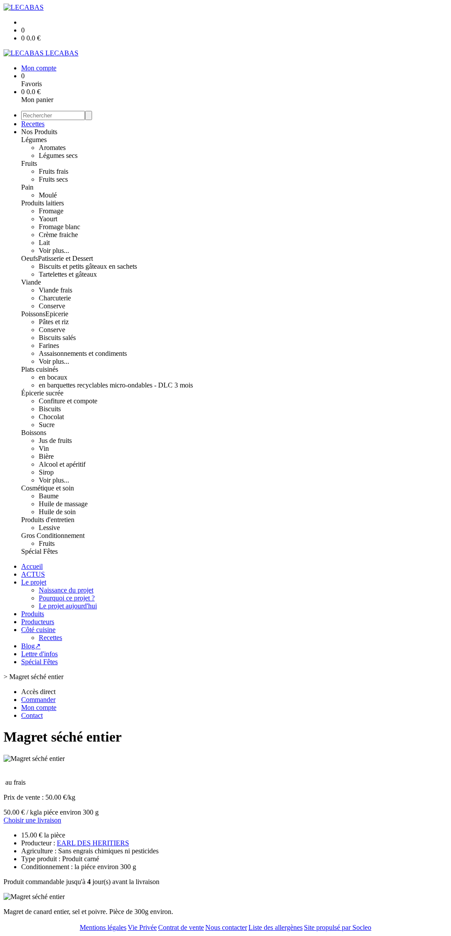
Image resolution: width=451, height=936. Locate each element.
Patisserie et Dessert (65, 258)
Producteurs (37, 621)
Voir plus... (54, 250)
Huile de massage (63, 504)
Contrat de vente (181, 927)
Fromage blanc (59, 226)
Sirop (46, 472)
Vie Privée (142, 927)
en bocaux (53, 377)
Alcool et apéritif (62, 464)
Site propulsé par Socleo (337, 927)
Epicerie (56, 314)
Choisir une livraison (32, 820)
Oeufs (29, 258)
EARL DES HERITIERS (93, 843)
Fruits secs (53, 179)
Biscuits (50, 409)
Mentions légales (103, 927)
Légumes (34, 139)
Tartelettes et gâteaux (68, 274)
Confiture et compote (68, 401)
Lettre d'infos (39, 654)
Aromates (52, 147)
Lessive (49, 527)
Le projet (33, 582)
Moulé (48, 195)
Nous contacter (226, 927)
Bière (46, 456)
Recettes (32, 124)
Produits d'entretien (47, 519)
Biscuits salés (57, 337)
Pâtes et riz (54, 321)
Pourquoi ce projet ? (67, 598)
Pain (27, 187)
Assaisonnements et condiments (83, 353)
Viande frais (55, 290)
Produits (32, 614)
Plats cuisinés (39, 369)
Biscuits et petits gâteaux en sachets (88, 266)
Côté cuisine (38, 629)
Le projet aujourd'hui (68, 606)
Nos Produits (39, 131)
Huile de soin (57, 512)
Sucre (47, 424)
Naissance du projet (66, 590)
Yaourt (48, 219)
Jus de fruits (55, 440)
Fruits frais (53, 171)
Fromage (51, 211)
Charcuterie (55, 298)
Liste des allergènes (275, 927)
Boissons (33, 432)
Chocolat (51, 416)
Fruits (29, 163)
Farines (49, 345)
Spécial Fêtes (39, 551)
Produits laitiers (42, 203)
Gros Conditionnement (53, 535)
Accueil (32, 566)
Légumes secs (58, 155)
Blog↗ (31, 646)
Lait (44, 242)
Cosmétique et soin (47, 488)
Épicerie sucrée (42, 393)
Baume (49, 496)
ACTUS (33, 574)
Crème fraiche (58, 234)
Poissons (33, 314)
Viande (31, 282)
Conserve (52, 306)
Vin (44, 448)
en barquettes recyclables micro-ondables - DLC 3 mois (116, 385)
